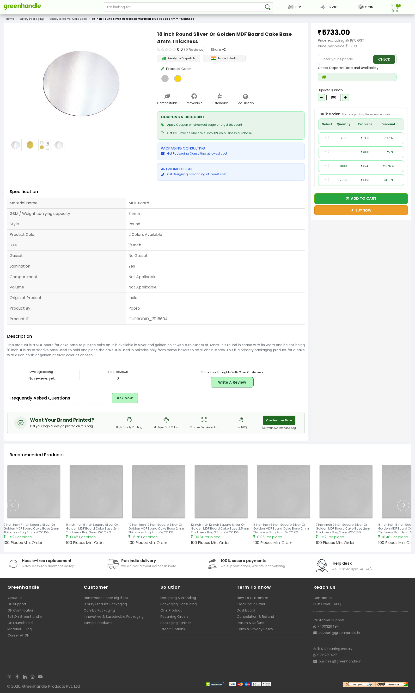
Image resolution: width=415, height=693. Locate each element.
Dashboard (246, 610)
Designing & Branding (178, 597)
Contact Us (322, 597)
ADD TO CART (363, 198)
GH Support (16, 604)
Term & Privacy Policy (255, 629)
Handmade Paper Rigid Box (106, 597)
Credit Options (172, 629)
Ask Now (125, 397)
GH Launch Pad (20, 622)
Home (10, 19)
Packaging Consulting (178, 604)
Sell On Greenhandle (24, 616)
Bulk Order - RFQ (327, 604)
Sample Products (98, 622)
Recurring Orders (174, 616)
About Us (14, 597)
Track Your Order (251, 604)
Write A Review (232, 382)
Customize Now (279, 420)
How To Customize (252, 597)
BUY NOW (362, 210)
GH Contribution (20, 610)
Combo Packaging (99, 610)
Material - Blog (19, 629)
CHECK (384, 59)
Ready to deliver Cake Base (68, 19)
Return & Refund (250, 622)
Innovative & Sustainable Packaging (114, 616)
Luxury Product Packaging (105, 604)
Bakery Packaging (31, 19)
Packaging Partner (175, 622)
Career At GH (18, 635)
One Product (171, 610)
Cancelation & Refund (255, 616)
